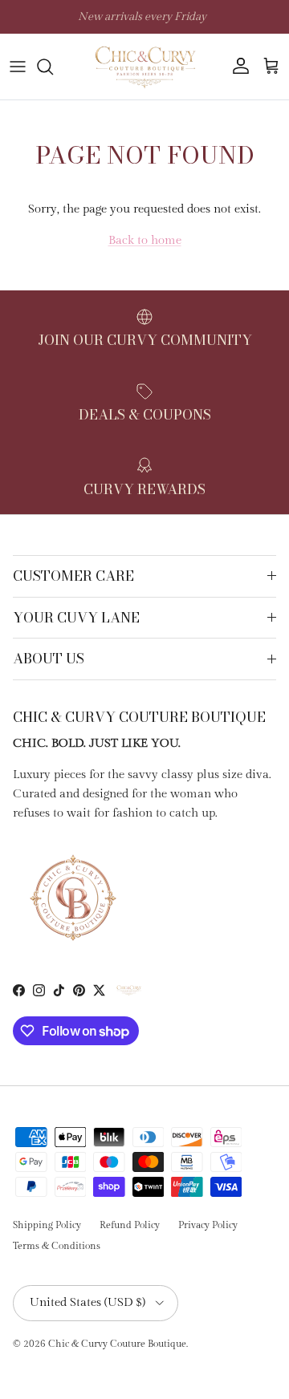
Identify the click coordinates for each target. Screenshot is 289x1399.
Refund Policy (130, 1225)
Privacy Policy (208, 1225)
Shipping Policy (47, 1225)
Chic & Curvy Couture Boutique (117, 1343)
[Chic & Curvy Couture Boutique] (144, 66)
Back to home (144, 240)
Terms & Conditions (56, 1245)
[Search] (53, 66)
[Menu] (17, 66)
